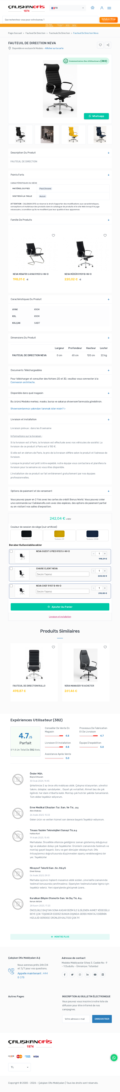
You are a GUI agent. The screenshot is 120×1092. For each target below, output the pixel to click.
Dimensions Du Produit (23, 337)
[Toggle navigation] (109, 8)
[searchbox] (63, 574)
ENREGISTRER (102, 1019)
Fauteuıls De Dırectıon (59, 33)
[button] (67, 8)
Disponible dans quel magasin (27, 393)
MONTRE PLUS (61, 937)
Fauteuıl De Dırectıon (35, 33)
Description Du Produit (23, 152)
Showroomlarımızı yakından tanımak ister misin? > (38, 408)
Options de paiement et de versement (31, 491)
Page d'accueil (15, 33)
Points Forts (17, 174)
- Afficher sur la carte (54, 48)
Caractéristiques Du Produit (26, 299)
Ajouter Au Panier (61, 607)
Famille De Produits (21, 219)
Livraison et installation (24, 419)
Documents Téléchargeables (26, 370)
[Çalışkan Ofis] (30, 1043)
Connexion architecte (23, 382)
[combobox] (62, 574)
